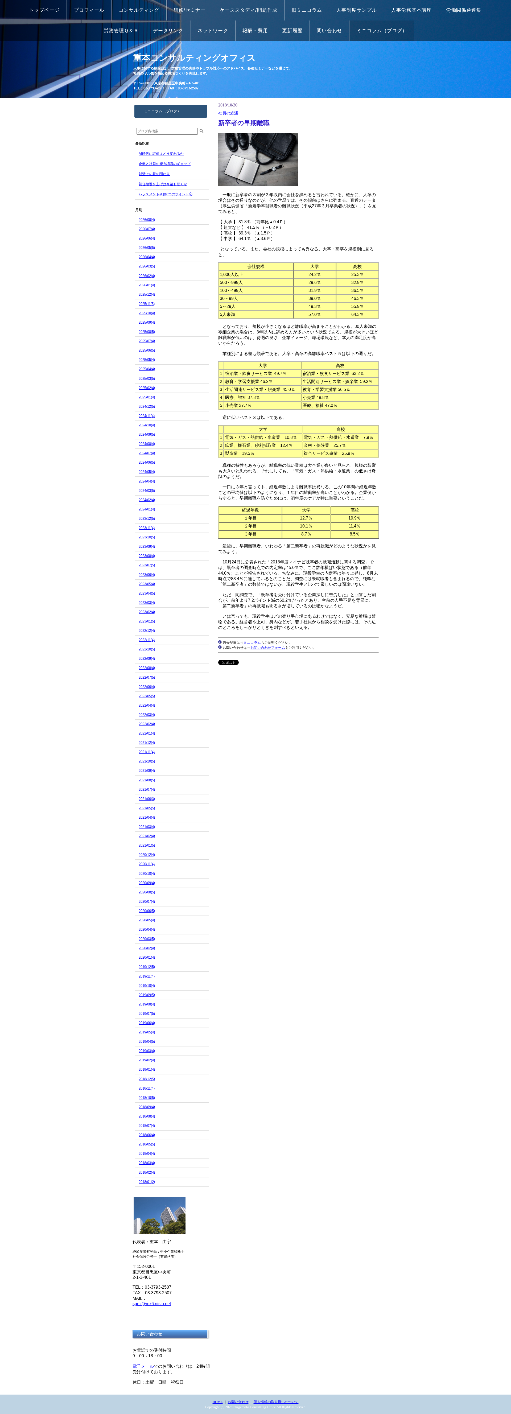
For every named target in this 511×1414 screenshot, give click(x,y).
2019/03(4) (147, 1051)
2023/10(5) (147, 537)
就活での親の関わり (154, 174)
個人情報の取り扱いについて (276, 1402)
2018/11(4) (147, 1088)
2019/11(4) (147, 976)
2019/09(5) (147, 995)
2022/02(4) (147, 724)
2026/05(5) (147, 248)
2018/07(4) (147, 1126)
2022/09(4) (147, 659)
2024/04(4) (147, 481)
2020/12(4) (147, 855)
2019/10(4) (147, 986)
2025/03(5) (147, 379)
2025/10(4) (147, 313)
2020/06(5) (147, 911)
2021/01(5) (147, 845)
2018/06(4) (147, 1135)
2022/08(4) (147, 668)
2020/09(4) (147, 883)
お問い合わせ (238, 1402)
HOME (218, 1402)
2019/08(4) (147, 1004)
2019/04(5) (147, 1042)
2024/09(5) (147, 434)
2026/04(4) (147, 257)
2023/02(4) (147, 612)
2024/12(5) (147, 407)
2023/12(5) (147, 519)
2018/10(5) (147, 1098)
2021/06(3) (147, 799)
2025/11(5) (147, 304)
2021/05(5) (147, 808)
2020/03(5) (147, 939)
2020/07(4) (147, 902)
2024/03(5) (147, 491)
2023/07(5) (147, 565)
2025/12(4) (147, 294)
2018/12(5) (147, 1079)
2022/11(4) (147, 640)
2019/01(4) (147, 1069)
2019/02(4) (147, 1060)
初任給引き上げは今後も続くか (163, 184)
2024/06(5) (147, 462)
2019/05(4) (147, 1032)
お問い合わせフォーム (267, 648)
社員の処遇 (228, 113)
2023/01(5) (147, 621)
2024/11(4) (147, 416)
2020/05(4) (147, 920)
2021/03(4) (147, 827)
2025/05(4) (147, 360)
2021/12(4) (147, 743)
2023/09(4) (147, 547)
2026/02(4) (147, 276)
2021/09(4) (147, 771)
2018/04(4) (147, 1154)
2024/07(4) (147, 453)
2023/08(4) (147, 556)
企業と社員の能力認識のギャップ (165, 164)
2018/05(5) (147, 1144)
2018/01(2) (147, 1182)
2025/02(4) (147, 388)
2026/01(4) (147, 285)
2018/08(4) (147, 1116)
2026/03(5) (147, 266)
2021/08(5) (147, 780)
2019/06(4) (147, 1023)
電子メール (143, 1366)
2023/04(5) (147, 593)
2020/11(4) (147, 864)
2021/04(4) (147, 817)
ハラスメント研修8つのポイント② (165, 194)
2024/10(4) (147, 425)
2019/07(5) (147, 1014)
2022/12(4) (147, 631)
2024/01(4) (147, 509)
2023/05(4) (147, 584)
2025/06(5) (147, 350)
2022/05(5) (147, 696)
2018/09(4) (147, 1107)
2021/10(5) (147, 761)
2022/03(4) (147, 715)
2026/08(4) (147, 220)
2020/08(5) (147, 892)
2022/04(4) (147, 705)
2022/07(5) (147, 677)
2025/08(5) (147, 332)
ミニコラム (252, 643)
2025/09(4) (147, 322)
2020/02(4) (147, 948)
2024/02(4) (147, 500)
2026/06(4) (147, 238)
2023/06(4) (147, 575)
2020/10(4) (147, 874)
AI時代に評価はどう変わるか (161, 154)
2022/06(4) (147, 687)
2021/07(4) (147, 789)
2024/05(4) (147, 472)
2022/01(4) (147, 733)
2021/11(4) (147, 752)
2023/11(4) (147, 528)
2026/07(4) (147, 229)
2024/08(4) (147, 444)
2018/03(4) (147, 1163)
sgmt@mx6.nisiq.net (152, 1303)
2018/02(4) (147, 1172)
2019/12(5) (147, 967)
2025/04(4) (147, 369)
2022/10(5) (147, 649)
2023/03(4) (147, 603)
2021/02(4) (147, 836)
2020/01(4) (147, 957)
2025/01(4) (147, 397)
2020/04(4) (147, 929)
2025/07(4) (147, 341)
